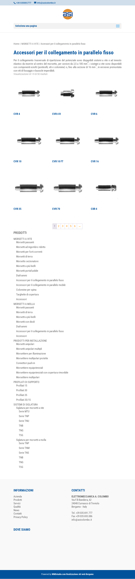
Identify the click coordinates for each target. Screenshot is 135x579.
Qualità (17, 506)
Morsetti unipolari (25, 344)
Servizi (17, 503)
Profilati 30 (21, 390)
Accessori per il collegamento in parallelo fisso (40, 280)
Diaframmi (21, 275)
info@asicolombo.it (82, 519)
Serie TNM (24, 448)
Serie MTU (24, 411)
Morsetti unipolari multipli (29, 348)
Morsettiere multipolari (27, 377)
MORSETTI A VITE (30, 43)
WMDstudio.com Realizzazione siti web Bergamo (73, 574)
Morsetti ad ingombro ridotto (31, 247)
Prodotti (18, 499)
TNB (21, 425)
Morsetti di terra (24, 256)
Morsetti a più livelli (26, 266)
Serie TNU (24, 421)
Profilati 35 (21, 395)
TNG (21, 430)
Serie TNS (24, 452)
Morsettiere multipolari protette (32, 358)
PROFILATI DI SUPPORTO (26, 382)
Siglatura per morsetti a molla (31, 440)
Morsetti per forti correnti (29, 251)
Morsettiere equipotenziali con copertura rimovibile (42, 372)
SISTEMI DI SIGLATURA (26, 404)
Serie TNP (24, 416)
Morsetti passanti (25, 242)
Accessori (21, 299)
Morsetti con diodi (25, 321)
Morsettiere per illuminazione (31, 353)
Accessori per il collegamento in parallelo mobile (41, 285)
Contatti (18, 513)
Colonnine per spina (26, 289)
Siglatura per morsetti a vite (30, 408)
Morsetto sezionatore (27, 261)
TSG (21, 435)
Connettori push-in (25, 363)
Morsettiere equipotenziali (29, 367)
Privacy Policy (21, 517)
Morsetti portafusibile (27, 270)
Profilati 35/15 (23, 399)
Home (17, 43)
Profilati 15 (21, 385)
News (16, 510)
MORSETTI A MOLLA (24, 304)
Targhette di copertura (27, 294)
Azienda (18, 496)
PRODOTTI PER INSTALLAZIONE (30, 340)
